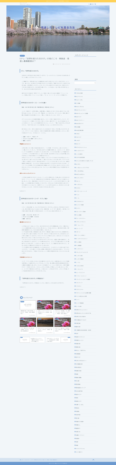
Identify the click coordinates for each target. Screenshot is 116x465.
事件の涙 (78, 326)
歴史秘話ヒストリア (81, 387)
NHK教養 (78, 127)
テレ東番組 (78, 245)
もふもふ (78, 188)
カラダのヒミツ (80, 201)
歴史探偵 (78, 384)
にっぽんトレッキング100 (82, 167)
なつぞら (78, 164)
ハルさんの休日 (80, 265)
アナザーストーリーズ (81, 191)
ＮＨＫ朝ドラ (79, 452)
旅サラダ (78, 357)
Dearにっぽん (79, 100)
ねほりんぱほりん (80, 174)
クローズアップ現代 (81, 211)
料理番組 (78, 354)
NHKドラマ (22, 55)
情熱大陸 (78, 347)
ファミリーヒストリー (81, 276)
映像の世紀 (78, 371)
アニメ (77, 194)
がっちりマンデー (80, 150)
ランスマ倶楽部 (80, 303)
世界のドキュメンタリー (82, 310)
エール (77, 198)
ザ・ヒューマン (80, 225)
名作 (77, 333)
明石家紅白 (78, 367)
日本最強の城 (79, 364)
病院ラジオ (78, 401)
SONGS (77, 133)
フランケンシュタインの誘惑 (83, 279)
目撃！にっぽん (80, 404)
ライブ (77, 299)
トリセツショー (80, 249)
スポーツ (78, 232)
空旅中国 (78, 414)
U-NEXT (78, 140)
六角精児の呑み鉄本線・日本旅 (83, 330)
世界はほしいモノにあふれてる (83, 313)
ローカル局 (78, 306)
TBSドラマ (78, 137)
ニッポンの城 (79, 255)
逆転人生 (78, 431)
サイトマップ (23, 3)
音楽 (77, 442)
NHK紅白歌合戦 (79, 130)
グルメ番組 (78, 215)
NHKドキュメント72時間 (82, 113)
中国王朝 (78, 323)
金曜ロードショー (80, 435)
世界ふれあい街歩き (81, 316)
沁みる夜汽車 (79, 391)
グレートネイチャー (81, 218)
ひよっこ (78, 181)
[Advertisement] (85, 66)
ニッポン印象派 (80, 259)
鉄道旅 (77, 438)
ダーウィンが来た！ (81, 235)
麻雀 (77, 445)
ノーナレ (78, 262)
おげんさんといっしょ (81, 147)
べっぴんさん (79, 184)
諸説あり (78, 428)
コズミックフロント (81, 222)
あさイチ (78, 144)
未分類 (77, 381)
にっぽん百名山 (80, 171)
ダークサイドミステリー (82, 238)
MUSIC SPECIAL (80, 106)
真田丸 (77, 408)
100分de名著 (79, 93)
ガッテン (78, 208)
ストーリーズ (79, 228)
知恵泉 (77, 411)
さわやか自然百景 (80, 157)
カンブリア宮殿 (80, 205)
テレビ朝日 (78, 242)
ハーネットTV (79, 269)
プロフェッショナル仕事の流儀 (83, 293)
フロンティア (79, 282)
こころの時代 (79, 154)
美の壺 (77, 418)
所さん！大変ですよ (81, 350)
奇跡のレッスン (80, 340)
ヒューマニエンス (80, 272)
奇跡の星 (78, 343)
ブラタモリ (78, 286)
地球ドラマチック (80, 337)
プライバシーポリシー (25, 4)
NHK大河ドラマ (79, 123)
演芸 (77, 398)
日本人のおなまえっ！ (81, 360)
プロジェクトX (79, 289)
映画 (77, 374)
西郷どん (78, 425)
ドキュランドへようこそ (82, 252)
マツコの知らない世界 (81, 296)
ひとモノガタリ (80, 177)
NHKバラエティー (80, 120)
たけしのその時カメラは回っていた (84, 161)
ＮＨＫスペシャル (80, 448)
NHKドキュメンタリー (81, 110)
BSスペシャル (79, 96)
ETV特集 (78, 103)
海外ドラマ (78, 394)
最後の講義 (78, 377)
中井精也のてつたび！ (81, 320)
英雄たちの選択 (80, 421)
